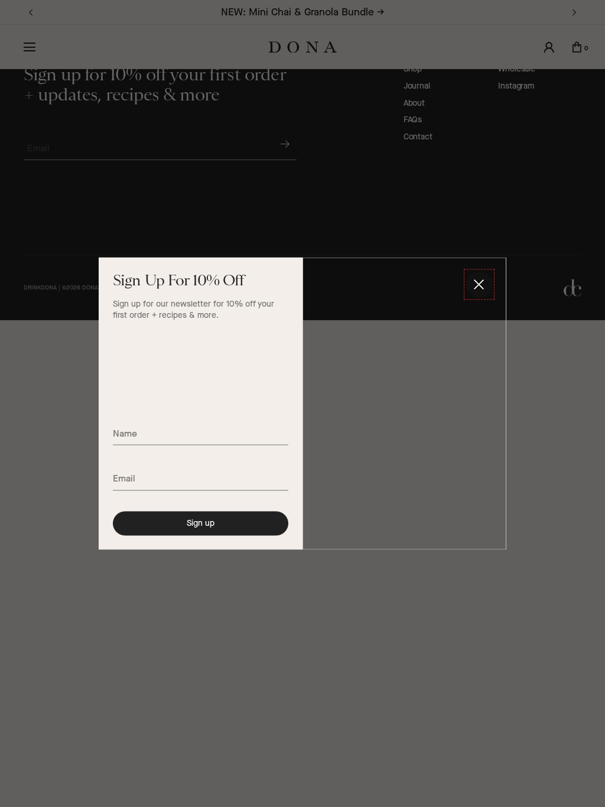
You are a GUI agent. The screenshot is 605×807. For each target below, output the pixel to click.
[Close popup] (479, 285)
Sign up (200, 522)
